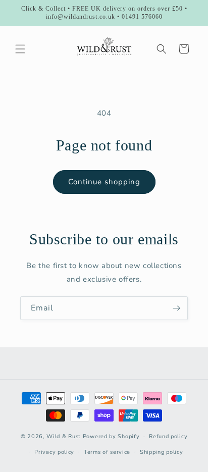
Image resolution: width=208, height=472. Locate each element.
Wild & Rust (64, 436)
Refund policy (168, 436)
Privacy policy (54, 452)
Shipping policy (161, 452)
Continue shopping (104, 182)
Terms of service (107, 452)
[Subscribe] (176, 308)
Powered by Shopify (111, 436)
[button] (20, 49)
